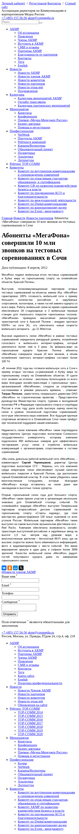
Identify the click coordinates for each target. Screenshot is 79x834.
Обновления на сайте (32, 705)
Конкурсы (25, 113)
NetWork (24, 134)
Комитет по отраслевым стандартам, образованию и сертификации (43, 801)
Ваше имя (9, 576)
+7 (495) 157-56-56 (14, 18)
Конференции (27, 116)
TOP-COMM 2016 (30, 719)
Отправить (9, 614)
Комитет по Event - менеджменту (41, 211)
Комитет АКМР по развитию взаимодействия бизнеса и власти (41, 808)
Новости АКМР (29, 72)
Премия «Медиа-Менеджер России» (43, 120)
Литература (26, 160)
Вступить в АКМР (31, 43)
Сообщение (11, 602)
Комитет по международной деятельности (47, 200)
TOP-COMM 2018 (30, 727)
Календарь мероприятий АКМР (40, 98)
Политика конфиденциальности (40, 683)
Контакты (54, 3)
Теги (21, 62)
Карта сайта (26, 676)
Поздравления (27, 91)
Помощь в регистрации (34, 127)
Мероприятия (19, 109)
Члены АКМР (27, 40)
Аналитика (25, 156)
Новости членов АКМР (34, 76)
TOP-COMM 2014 (30, 712)
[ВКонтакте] (4, 567)
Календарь (17, 94)
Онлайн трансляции (32, 102)
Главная (7, 218)
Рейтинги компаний (32, 142)
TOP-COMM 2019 (30, 730)
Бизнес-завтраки (29, 123)
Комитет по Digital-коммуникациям (42, 204)
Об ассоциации (28, 32)
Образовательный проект (35, 149)
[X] (21, 567)
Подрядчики (26, 153)
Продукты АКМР (30, 138)
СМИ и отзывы (28, 47)
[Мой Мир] (15, 567)
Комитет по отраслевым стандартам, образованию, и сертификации (43, 180)
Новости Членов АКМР (34, 690)
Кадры (22, 763)
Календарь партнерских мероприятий (44, 105)
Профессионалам (21, 131)
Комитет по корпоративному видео (42, 207)
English (23, 65)
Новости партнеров (31, 83)
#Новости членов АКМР (19, 572)
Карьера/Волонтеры (31, 145)
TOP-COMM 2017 (30, 723)
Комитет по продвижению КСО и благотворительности (41, 194)
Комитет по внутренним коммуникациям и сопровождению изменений (46, 172)
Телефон (7, 593)
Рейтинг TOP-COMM (25, 164)
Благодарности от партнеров (38, 54)
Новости (16, 69)
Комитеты (17, 167)
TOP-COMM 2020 (30, 734)
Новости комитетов (31, 80)
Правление (25, 36)
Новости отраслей (30, 87)
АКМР (14, 29)
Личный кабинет (13, 3)
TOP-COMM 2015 (30, 716)
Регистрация (38, 3)
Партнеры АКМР (30, 51)
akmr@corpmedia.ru (41, 18)
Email (6, 585)
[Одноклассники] (9, 567)
